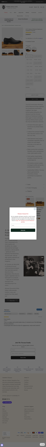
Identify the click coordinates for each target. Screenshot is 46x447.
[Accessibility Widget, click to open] (2, 445)
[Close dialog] (35, 209)
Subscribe (23, 230)
